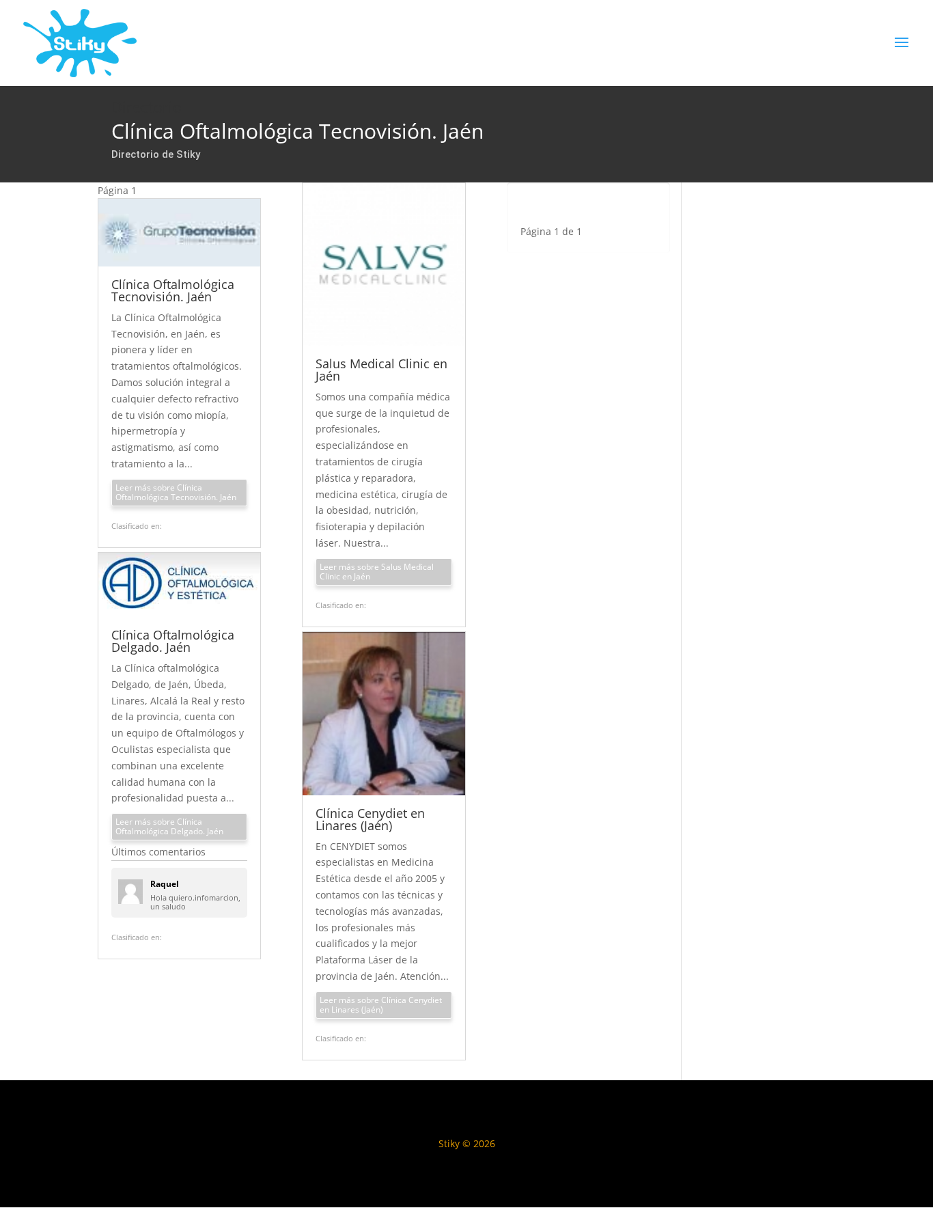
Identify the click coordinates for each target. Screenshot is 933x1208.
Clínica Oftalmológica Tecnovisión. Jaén (172, 290)
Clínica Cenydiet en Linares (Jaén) (370, 819)
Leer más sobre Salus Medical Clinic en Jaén (377, 571)
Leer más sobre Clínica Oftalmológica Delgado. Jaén (169, 826)
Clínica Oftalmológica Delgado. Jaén (172, 641)
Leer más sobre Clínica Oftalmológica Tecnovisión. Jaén (175, 492)
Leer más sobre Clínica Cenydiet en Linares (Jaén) (381, 1004)
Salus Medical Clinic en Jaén (381, 369)
